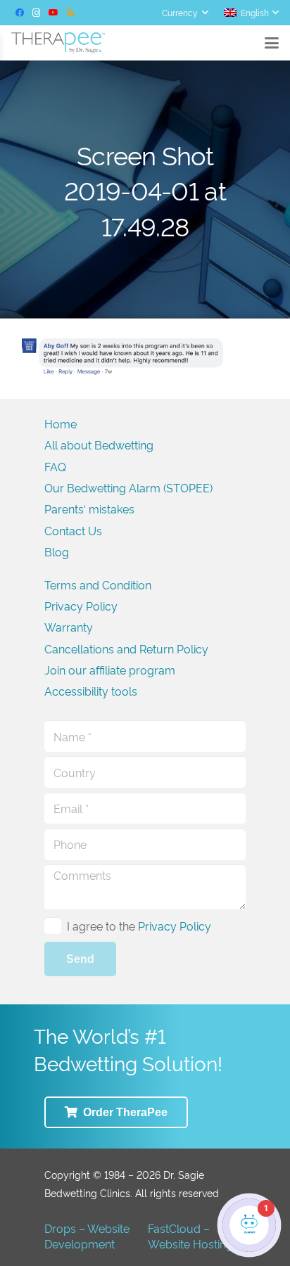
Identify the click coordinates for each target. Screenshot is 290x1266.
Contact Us (73, 530)
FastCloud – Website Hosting (190, 1235)
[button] (184, 12)
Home (60, 423)
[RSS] (70, 12)
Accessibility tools (90, 690)
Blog (56, 551)
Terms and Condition (97, 584)
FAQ (55, 466)
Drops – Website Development (87, 1235)
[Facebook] (19, 12)
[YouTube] (53, 12)
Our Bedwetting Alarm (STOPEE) (128, 487)
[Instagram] (36, 12)
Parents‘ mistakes (89, 508)
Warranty (68, 626)
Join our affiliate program (109, 669)
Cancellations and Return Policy (126, 648)
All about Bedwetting (98, 444)
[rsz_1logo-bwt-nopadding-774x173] (58, 42)
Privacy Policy (81, 605)
